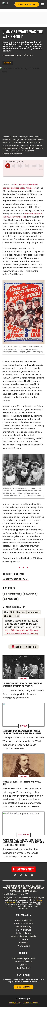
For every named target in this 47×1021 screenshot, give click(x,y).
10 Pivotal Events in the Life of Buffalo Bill (22, 783)
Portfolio (23, 835)
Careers (24, 964)
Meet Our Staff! (23, 968)
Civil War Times (23, 929)
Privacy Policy (14, 1003)
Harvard (20, 612)
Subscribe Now (26, 4)
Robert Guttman (13, 55)
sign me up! (23, 987)
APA (6, 612)
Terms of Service (30, 1003)
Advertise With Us (23, 961)
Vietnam (23, 939)
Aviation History (23, 926)
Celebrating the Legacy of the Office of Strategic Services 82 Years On (22, 685)
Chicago (8, 615)
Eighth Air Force (12, 594)
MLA (12, 612)
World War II (24, 946)
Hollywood (30, 594)
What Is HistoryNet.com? (23, 958)
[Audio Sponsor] (23, 173)
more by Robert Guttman (16, 579)
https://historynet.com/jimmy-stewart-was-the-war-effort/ (22, 632)
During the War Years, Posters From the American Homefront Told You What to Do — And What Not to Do (23, 842)
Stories (23, 679)
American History (23, 920)
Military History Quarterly (23, 936)
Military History (23, 933)
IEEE (17, 615)
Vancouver (33, 612)
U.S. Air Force (10, 599)
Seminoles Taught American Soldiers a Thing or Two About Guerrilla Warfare (22, 732)
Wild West (23, 942)
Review (7, 63)
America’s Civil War (23, 923)
